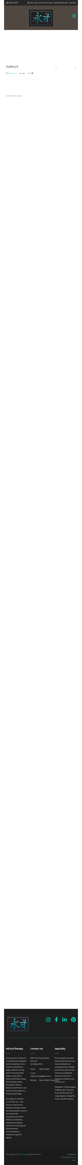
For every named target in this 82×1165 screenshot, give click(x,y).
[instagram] (48, 1019)
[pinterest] (73, 1019)
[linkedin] (64, 1019)
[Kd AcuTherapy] (41, 28)
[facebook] (56, 1019)
